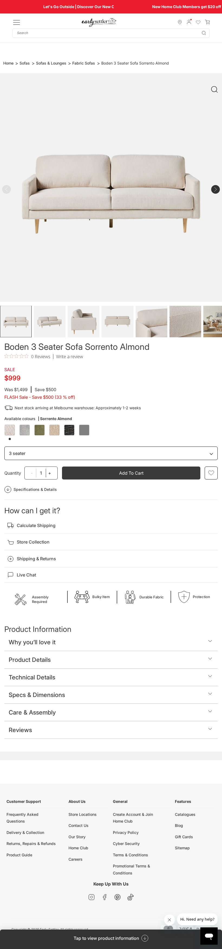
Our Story (77, 836)
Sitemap (182, 848)
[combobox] (111, 33)
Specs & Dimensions (37, 694)
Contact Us (78, 825)
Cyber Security (126, 843)
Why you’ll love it (32, 642)
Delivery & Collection (25, 832)
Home (8, 63)
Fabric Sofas (83, 63)
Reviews (20, 729)
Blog (179, 825)
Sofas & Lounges (51, 63)
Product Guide (19, 855)
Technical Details (32, 677)
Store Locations (82, 814)
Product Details (30, 659)
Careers (75, 859)
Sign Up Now (182, 6)
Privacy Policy (126, 832)
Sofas (24, 63)
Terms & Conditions (130, 855)
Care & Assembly (32, 712)
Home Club (78, 848)
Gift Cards (184, 836)
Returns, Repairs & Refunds (31, 843)
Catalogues (185, 814)
